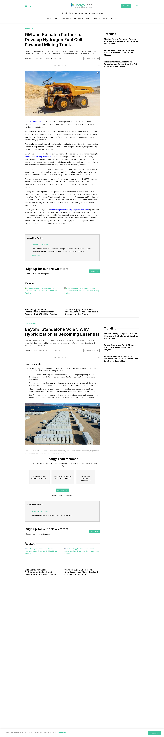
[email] (69, 65)
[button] (26, 6)
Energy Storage (53, 18)
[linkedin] (59, 65)
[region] (82, 733)
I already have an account (62, 495)
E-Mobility (96, 18)
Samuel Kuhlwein (31, 350)
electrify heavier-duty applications (38, 157)
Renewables (66, 18)
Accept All (155, 733)
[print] (99, 65)
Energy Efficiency (110, 18)
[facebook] (55, 65)
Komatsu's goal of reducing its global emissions (69, 210)
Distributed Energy (81, 18)
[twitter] (62, 65)
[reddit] (66, 65)
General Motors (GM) (33, 122)
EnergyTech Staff (31, 58)
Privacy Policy (62, 732)
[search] (29, 6)
